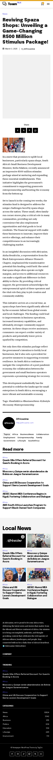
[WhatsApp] (35, 130)
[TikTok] (23, 754)
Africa (15, 434)
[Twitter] (23, 130)
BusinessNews (27, 434)
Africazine (29, 49)
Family (39, 437)
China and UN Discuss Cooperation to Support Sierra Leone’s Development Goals (14, 593)
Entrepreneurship (26, 437)
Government (9, 440)
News (5, 14)
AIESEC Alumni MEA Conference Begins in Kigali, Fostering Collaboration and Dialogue (37, 593)
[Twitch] (29, 754)
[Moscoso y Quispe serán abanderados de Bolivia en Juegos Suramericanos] (38, 541)
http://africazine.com (25, 423)
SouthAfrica (33, 440)
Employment (9, 437)
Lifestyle (22, 440)
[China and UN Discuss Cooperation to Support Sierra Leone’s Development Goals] (14, 575)
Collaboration (42, 434)
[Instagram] (18, 754)
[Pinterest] (29, 130)
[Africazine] (9, 423)
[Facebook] (17, 130)
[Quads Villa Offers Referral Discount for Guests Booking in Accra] (14, 541)
